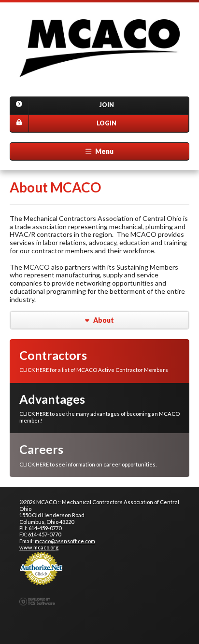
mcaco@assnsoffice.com (65, 541)
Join (106, 105)
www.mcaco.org (38, 547)
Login (106, 123)
